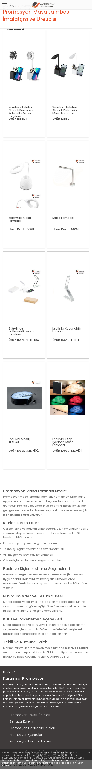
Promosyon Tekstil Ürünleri (30, 715)
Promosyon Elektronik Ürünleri (32, 728)
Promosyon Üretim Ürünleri (30, 741)
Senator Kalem (21, 721)
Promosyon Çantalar (26, 734)
